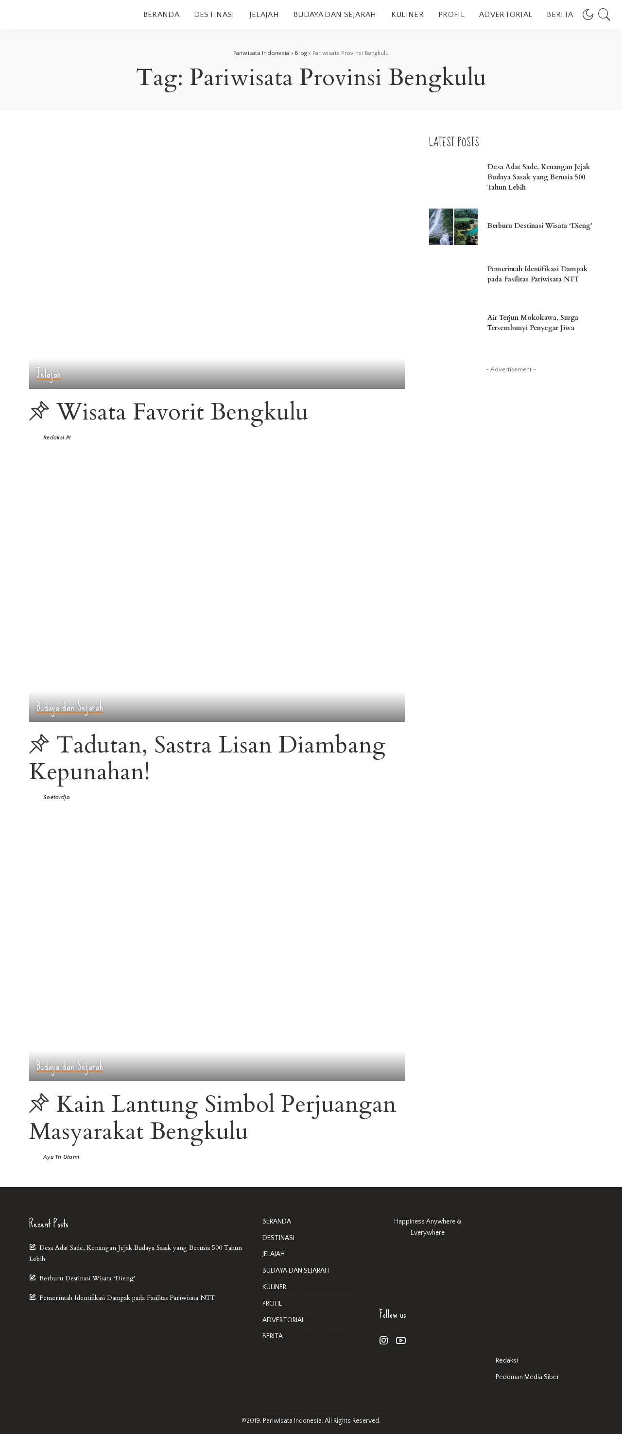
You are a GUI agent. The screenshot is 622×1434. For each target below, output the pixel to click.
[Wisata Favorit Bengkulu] (217, 262)
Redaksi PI (56, 438)
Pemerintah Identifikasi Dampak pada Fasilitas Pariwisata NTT (127, 1298)
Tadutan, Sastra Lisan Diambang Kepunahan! (207, 758)
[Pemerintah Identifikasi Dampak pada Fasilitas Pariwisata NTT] (453, 275)
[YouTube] (401, 1341)
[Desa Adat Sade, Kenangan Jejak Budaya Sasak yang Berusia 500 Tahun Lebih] (453, 178)
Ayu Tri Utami (61, 1157)
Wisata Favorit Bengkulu (182, 412)
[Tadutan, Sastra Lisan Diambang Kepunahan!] (217, 594)
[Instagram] (384, 1341)
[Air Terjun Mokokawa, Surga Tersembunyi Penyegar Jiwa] (453, 324)
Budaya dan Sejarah (69, 707)
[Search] (604, 14)
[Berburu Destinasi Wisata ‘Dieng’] (453, 227)
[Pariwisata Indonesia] (68, 14)
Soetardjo (56, 798)
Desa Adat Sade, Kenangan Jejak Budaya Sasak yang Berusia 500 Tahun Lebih (538, 177)
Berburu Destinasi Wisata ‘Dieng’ (539, 225)
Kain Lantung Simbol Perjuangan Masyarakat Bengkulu (213, 1117)
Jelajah (48, 374)
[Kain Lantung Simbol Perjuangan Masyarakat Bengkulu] (217, 954)
